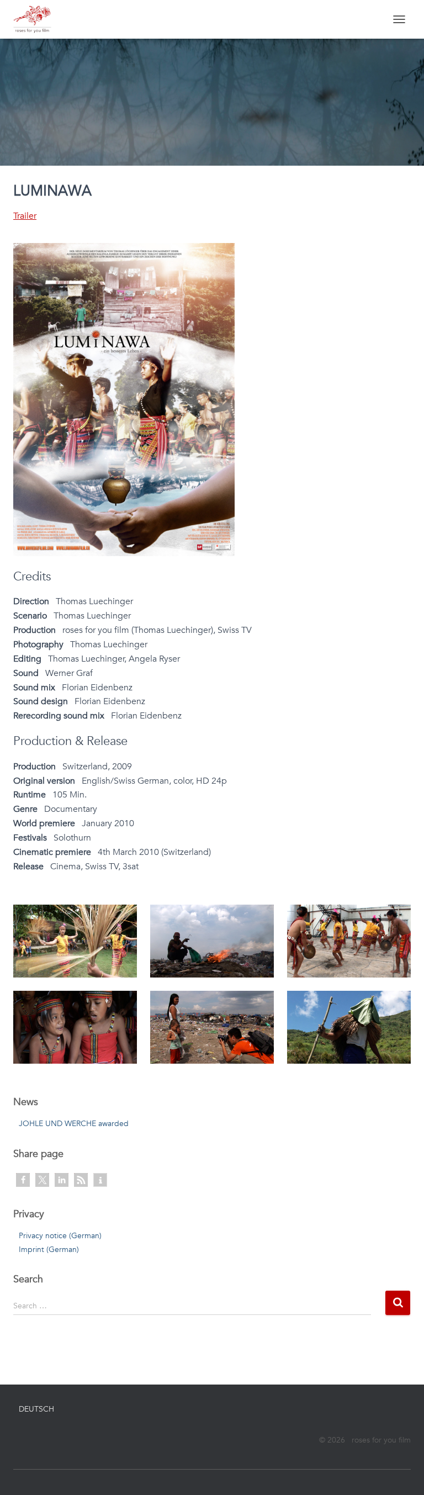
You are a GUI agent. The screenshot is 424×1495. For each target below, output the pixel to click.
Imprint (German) (49, 1249)
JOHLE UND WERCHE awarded (74, 1123)
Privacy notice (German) (60, 1235)
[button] (23, 1180)
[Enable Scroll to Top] (402, 1473)
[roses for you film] (36, 19)
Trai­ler (24, 216)
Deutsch (36, 1409)
